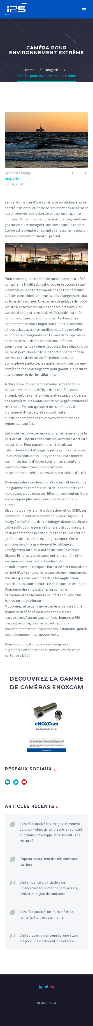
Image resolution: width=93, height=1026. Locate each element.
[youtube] (24, 783)
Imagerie (12, 178)
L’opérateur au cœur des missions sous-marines (50, 861)
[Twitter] (46, 987)
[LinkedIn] (40, 987)
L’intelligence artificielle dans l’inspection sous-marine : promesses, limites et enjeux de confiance (49, 888)
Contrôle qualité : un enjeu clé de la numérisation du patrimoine (46, 914)
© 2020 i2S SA (46, 1003)
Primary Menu (84, 9)
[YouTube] (52, 987)
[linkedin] (7, 783)
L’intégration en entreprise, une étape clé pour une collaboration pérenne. (49, 938)
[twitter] (16, 783)
